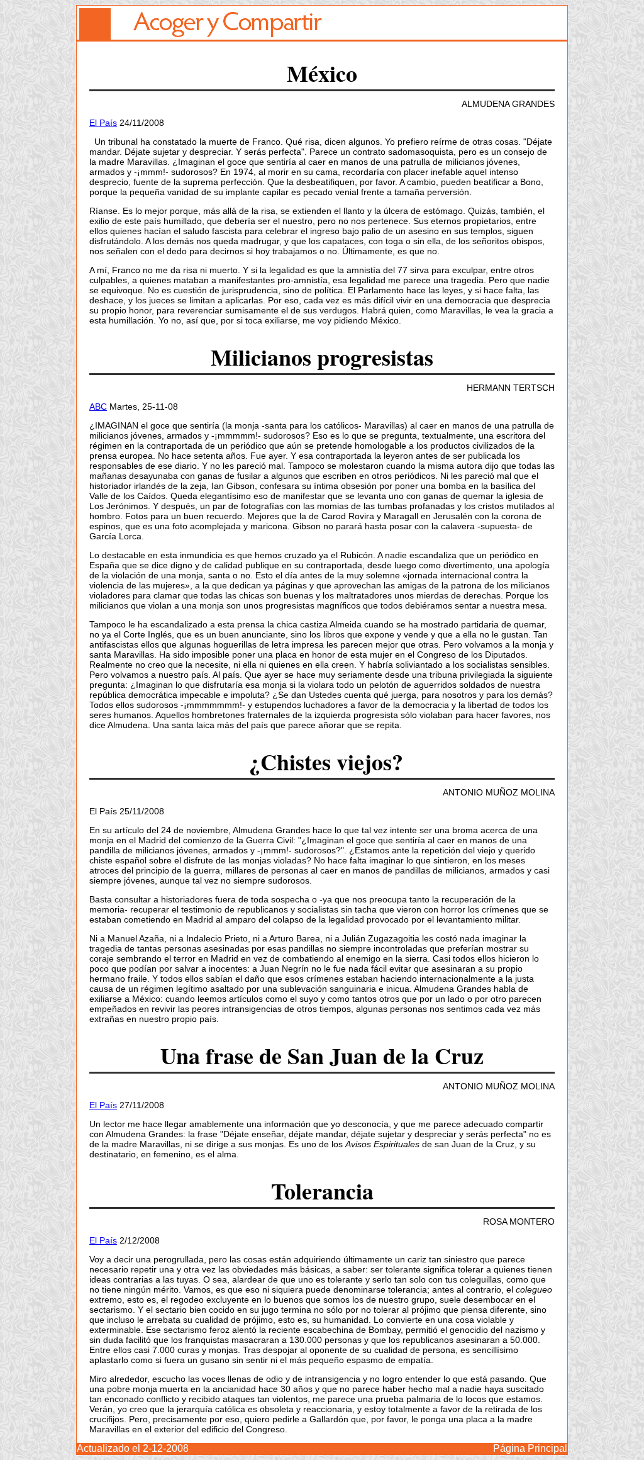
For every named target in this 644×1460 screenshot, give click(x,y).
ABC (98, 407)
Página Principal (530, 1448)
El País (103, 123)
